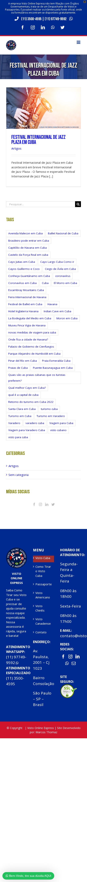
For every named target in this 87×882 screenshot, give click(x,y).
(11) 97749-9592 (56, 19)
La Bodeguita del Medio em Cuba (29, 318)
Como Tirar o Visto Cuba (43, 571)
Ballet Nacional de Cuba (63, 233)
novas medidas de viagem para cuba (32, 332)
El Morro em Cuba (65, 283)
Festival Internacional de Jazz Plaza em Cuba (38, 140)
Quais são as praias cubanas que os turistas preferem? (36, 377)
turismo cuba (49, 409)
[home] (16, 550)
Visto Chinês (40, 608)
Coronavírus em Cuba (22, 283)
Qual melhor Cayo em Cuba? (27, 388)
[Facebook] (34, 504)
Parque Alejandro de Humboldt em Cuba (34, 353)
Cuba (45, 283)
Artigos (16, 148)
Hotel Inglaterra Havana (23, 311)
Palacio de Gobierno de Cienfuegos (31, 346)
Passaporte (43, 584)
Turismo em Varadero (51, 416)
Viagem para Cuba (61, 423)
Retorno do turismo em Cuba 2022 (30, 402)
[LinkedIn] (46, 504)
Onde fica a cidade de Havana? (28, 339)
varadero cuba (34, 423)
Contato (41, 632)
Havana (52, 304)
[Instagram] (40, 504)
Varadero (14, 423)
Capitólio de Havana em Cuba (27, 247)
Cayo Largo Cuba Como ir (57, 262)
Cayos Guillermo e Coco (24, 269)
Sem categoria (18, 475)
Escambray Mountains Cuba (26, 290)
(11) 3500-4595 (31, 19)
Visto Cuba (42, 558)
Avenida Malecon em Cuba (25, 233)
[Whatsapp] (67, 663)
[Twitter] (53, 504)
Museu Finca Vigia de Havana (27, 325)
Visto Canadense (43, 621)
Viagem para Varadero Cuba (26, 430)
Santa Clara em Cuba (22, 409)
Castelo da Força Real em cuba (28, 255)
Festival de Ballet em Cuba (25, 304)
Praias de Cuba (18, 368)
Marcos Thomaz (46, 732)
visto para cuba (18, 437)
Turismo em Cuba (19, 416)
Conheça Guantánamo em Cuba (29, 276)
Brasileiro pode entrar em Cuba (28, 240)
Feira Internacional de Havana (27, 297)
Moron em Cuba (66, 318)
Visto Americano (42, 595)
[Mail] (74, 663)
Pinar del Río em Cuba (22, 360)
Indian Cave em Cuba (57, 311)
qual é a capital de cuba (23, 395)
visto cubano (58, 430)
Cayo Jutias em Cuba (21, 262)
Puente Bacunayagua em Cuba (53, 368)
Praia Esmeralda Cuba (56, 360)
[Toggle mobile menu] (79, 42)
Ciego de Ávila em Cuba (60, 269)
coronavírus (62, 276)
